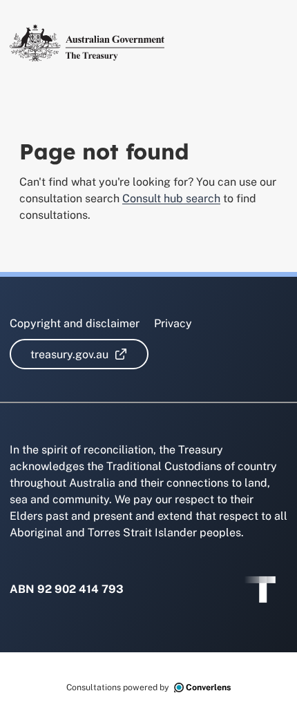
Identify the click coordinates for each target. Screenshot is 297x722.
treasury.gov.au (89, 354)
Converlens (208, 687)
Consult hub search (171, 198)
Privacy (173, 323)
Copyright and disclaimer (75, 323)
